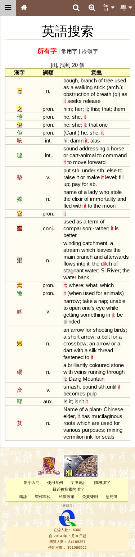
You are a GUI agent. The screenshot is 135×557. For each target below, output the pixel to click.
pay (76, 184)
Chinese (113, 409)
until (111, 387)
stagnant (73, 270)
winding (72, 243)
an (66, 330)
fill (121, 177)
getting (71, 315)
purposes (93, 430)
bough (70, 80)
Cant (70, 133)
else (112, 170)
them (119, 109)
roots (69, 423)
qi (116, 94)
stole (116, 192)
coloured (99, 365)
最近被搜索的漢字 (68, 489)
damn (77, 140)
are (95, 423)
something (92, 315)
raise (69, 177)
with (77, 206)
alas (95, 140)
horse (117, 148)
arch (113, 87)
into (81, 264)
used (120, 80)
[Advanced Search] (92, 7)
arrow (77, 330)
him (67, 109)
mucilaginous (106, 416)
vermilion (74, 437)
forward (96, 162)
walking (84, 87)
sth (75, 170)
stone (117, 365)
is (117, 228)
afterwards (116, 257)
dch (106, 264)
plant (94, 409)
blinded (71, 321)
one (103, 125)
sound (70, 148)
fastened (73, 357)
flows (69, 264)
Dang (75, 379)
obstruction (76, 94)
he (66, 117)
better (70, 235)
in (108, 315)
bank (83, 277)
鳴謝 (23, 496)
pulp (91, 393)
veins (80, 372)
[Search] (76, 8)
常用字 (69, 51)
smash (71, 387)
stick (99, 87)
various (72, 430)
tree (108, 80)
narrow (71, 301)
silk (93, 350)
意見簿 (111, 496)
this (95, 109)
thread (105, 350)
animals (113, 293)
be (120, 315)
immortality (103, 199)
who (104, 192)
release (91, 101)
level (110, 177)
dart (67, 350)
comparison (77, 228)
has (85, 416)
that (106, 109)
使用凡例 (55, 482)
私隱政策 (67, 496)
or (65, 155)
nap (102, 301)
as (66, 87)
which (88, 250)
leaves (104, 250)
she (76, 117)
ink (89, 437)
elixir (77, 199)
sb (92, 184)
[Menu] (8, 8)
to (99, 155)
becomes (74, 393)
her (78, 109)
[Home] (24, 8)
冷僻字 (90, 51)
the (67, 199)
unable (117, 301)
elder (69, 416)
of (100, 80)
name (70, 192)
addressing (92, 148)
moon (109, 206)
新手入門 (32, 482)
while (112, 308)
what (91, 285)
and (121, 199)
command (115, 155)
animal (88, 155)
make (93, 177)
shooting (103, 330)
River (113, 270)
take (87, 301)
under (88, 170)
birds (120, 330)
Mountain (93, 379)
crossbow (74, 343)
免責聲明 (90, 496)
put (67, 170)
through (116, 372)
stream (71, 250)
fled (67, 206)
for (85, 184)
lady (93, 192)
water (91, 270)
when (75, 293)
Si (103, 270)
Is (65, 401)
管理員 (67, 506)
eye (100, 308)
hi (65, 140)
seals (108, 437)
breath (103, 94)
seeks (74, 101)
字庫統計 (78, 482)
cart (73, 155)
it (77, 177)
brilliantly (78, 365)
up (66, 184)
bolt (106, 337)
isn (78, 401)
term (93, 221)
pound (89, 387)
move (79, 162)
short (74, 337)
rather (101, 228)
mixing (114, 430)
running (96, 372)
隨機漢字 (102, 482)
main (69, 257)
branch (89, 80)
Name (70, 409)
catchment (94, 243)
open (75, 308)
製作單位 (43, 496)
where (76, 285)
